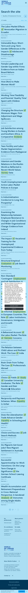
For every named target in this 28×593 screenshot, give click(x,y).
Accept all (14, 308)
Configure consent (14, 305)
